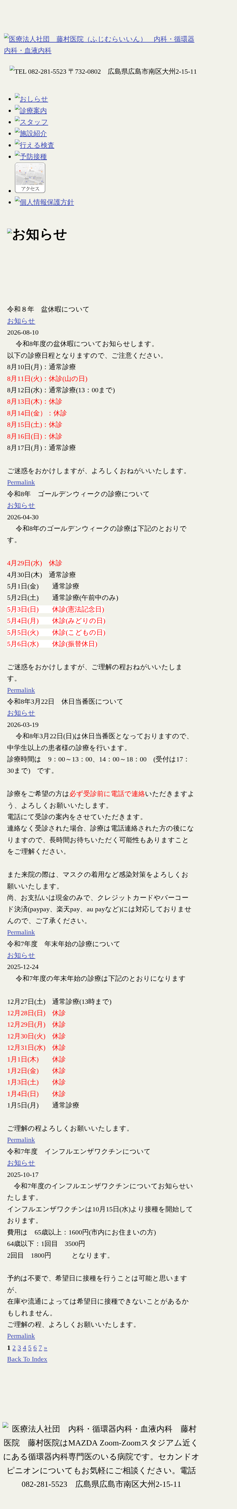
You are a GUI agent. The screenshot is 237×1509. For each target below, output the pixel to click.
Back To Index (27, 1359)
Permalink (21, 482)
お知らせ (21, 321)
